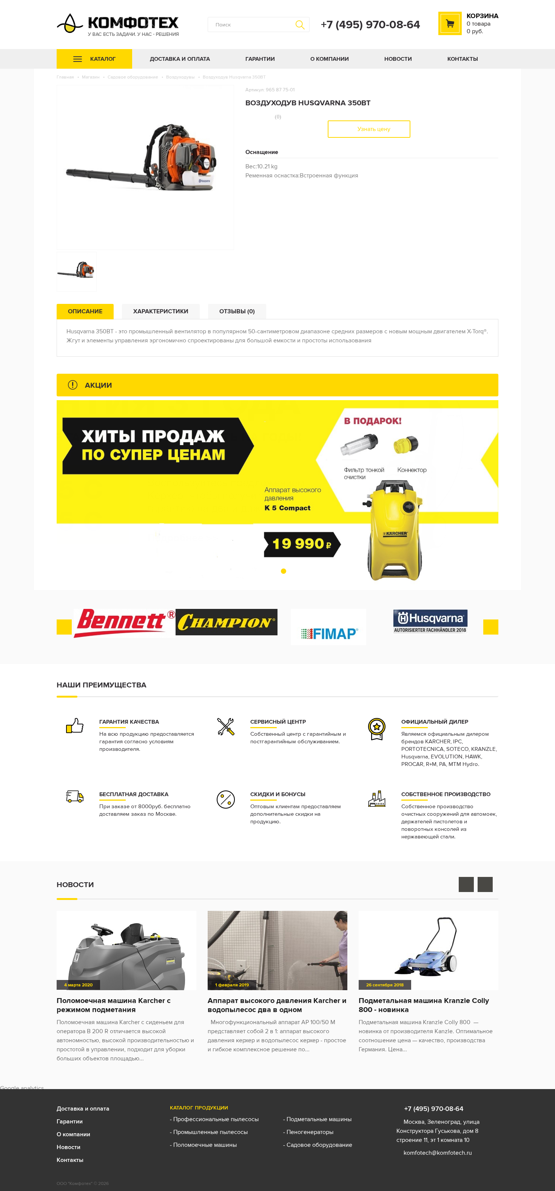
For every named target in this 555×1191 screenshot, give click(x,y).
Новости (398, 59)
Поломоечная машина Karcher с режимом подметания (114, 1005)
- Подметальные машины (317, 1119)
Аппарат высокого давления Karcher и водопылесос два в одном (277, 1005)
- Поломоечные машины (204, 1145)
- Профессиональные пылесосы (214, 1119)
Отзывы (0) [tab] (237, 311)
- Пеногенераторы (308, 1132)
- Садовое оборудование (317, 1145)
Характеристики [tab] (160, 311)
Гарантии (260, 59)
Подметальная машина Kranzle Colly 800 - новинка (424, 1005)
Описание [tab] (85, 311)
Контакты (462, 59)
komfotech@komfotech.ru (438, 1152)
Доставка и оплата (180, 59)
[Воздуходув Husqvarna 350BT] (77, 272)
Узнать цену (373, 129)
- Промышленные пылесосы (209, 1132)
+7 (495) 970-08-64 (370, 24)
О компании (329, 59)
